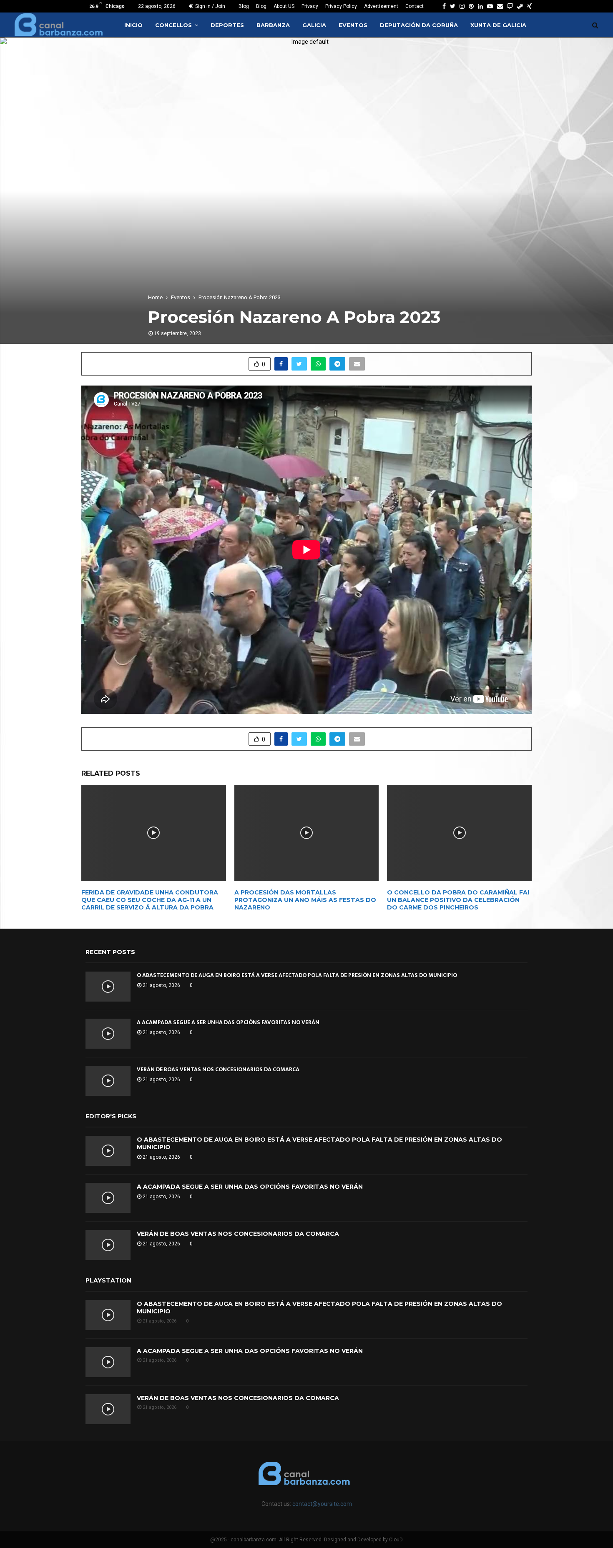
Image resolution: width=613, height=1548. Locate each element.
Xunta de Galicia (498, 25)
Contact (414, 6)
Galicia (314, 25)
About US (284, 6)
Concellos (173, 25)
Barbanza (273, 25)
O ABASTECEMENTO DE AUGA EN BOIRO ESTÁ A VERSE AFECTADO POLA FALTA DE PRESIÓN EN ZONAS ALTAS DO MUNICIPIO (297, 975)
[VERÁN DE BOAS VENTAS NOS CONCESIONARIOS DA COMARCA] (108, 1081)
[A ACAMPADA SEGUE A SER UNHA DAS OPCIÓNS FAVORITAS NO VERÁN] (108, 1034)
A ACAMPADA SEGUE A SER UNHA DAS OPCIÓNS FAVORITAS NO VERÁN (228, 1022)
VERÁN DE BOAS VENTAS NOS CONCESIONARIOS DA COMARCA (218, 1069)
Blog (244, 6)
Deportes (227, 25)
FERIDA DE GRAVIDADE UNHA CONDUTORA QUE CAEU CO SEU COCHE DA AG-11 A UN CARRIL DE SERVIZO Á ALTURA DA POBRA (149, 900)
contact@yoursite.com (322, 1503)
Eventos (353, 25)
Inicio (133, 25)
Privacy (309, 6)
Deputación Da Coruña (419, 25)
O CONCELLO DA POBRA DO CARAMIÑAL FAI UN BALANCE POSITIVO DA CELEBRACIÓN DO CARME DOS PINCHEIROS (458, 900)
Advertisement (381, 6)
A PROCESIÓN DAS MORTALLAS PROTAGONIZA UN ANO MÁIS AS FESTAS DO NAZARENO (305, 900)
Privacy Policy (341, 6)
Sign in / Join (209, 6)
